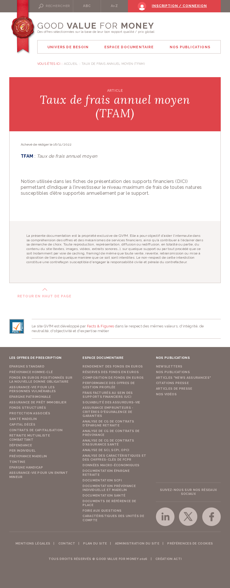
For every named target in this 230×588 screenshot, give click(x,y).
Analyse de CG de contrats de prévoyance (110, 433)
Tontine (17, 462)
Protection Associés (29, 413)
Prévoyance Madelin (28, 456)
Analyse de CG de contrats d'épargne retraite (108, 423)
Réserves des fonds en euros (110, 372)
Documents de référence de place (109, 503)
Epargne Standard (26, 366)
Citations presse (172, 383)
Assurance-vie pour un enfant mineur (38, 475)
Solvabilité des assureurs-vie (111, 402)
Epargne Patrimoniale (30, 397)
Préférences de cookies (190, 543)
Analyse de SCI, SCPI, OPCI (105, 450)
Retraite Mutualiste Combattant (29, 437)
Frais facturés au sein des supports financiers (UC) (107, 395)
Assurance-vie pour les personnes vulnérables (32, 389)
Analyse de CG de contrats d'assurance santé (108, 442)
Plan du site (95, 543)
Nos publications (173, 372)
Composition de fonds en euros (113, 378)
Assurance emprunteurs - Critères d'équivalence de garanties (108, 412)
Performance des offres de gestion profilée (108, 385)
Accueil (71, 64)
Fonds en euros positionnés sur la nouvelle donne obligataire (41, 379)
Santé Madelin (23, 419)
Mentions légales (32, 543)
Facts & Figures (100, 326)
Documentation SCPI (102, 480)
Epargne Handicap (26, 467)
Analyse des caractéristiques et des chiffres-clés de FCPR (114, 457)
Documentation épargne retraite (106, 473)
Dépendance (20, 445)
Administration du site (137, 543)
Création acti (168, 559)
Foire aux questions (101, 511)
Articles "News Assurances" (183, 378)
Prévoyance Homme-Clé (31, 372)
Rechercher (58, 6)
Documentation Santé (103, 495)
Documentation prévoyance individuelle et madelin (109, 488)
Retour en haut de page (44, 296)
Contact (66, 543)
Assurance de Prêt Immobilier (37, 402)
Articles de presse (174, 389)
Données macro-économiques (110, 465)
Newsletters (169, 366)
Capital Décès (22, 424)
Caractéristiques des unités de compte (113, 518)
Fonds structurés (27, 408)
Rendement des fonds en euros (112, 366)
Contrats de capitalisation (36, 430)
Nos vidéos (166, 394)
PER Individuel (22, 451)
